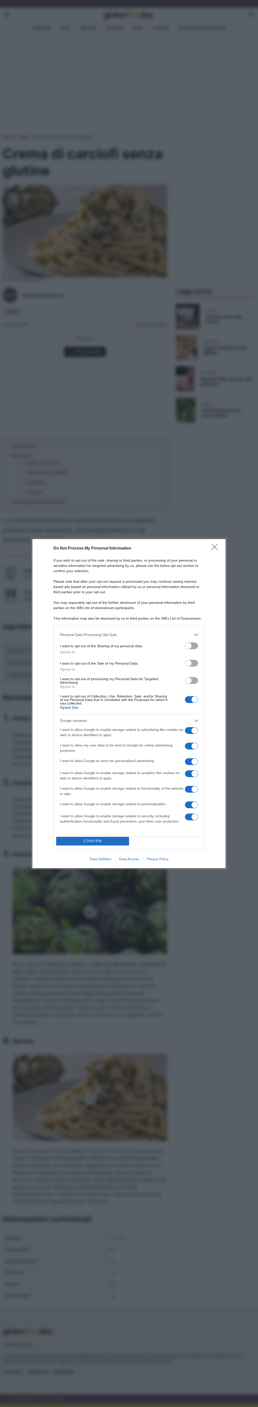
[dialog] (129, 704)
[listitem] (129, 634)
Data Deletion (100, 859)
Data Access (129, 859)
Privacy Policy (158, 859)
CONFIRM (92, 841)
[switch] (191, 645)
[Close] (216, 548)
